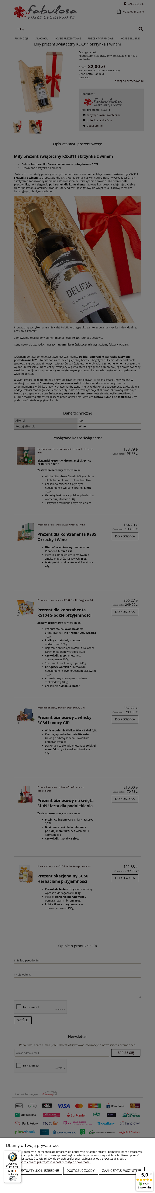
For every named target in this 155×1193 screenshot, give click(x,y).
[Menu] (19, 1152)
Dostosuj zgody (81, 1170)
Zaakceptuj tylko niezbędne (34, 1170)
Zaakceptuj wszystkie (121, 1170)
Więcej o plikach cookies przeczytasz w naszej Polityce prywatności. (48, 1162)
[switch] (12, 1178)
